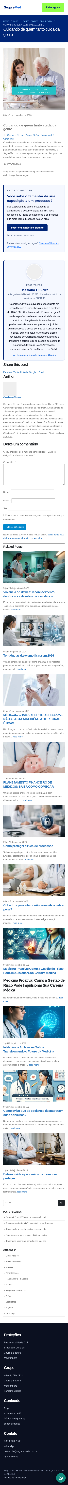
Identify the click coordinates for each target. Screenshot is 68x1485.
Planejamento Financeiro (17, 1279)
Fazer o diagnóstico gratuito (27, 227)
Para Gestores (12, 1273)
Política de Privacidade (15, 1477)
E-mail (7, 500)
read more (16, 609)
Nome (6, 492)
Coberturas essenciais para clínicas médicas (26, 1241)
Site (5, 508)
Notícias (9, 1267)
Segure (12, 7)
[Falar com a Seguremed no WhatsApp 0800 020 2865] (61, 1478)
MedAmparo (10, 1357)
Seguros (9, 1308)
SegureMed (46, 135)
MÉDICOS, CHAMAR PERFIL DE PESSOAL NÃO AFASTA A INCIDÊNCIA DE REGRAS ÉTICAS (33, 719)
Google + (33, 372)
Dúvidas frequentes (14, 1418)
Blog (6, 1408)
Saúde (36, 135)
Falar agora (53, 7)
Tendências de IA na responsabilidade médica (27, 1235)
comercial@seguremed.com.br (20, 1451)
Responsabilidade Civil (16, 1290)
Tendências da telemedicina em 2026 (28, 655)
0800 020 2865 (12, 1441)
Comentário (9, 462)
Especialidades (12, 1423)
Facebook (8, 372)
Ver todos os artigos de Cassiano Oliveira (34, 355)
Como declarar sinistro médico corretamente (26, 1229)
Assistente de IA (12, 1413)
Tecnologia (11, 1313)
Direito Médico (12, 1256)
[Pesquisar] (61, 1203)
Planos (28, 135)
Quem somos (11, 1456)
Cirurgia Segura (12, 1352)
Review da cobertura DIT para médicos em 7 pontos (29, 1223)
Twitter (16, 372)
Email (41, 372)
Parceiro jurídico (12, 1390)
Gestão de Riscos (13, 1261)
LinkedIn (24, 372)
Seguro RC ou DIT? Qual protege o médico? (26, 1217)
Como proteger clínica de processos (28, 846)
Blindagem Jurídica (14, 1347)
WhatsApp (9, 1446)
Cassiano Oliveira (15, 135)
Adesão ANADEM (13, 1375)
